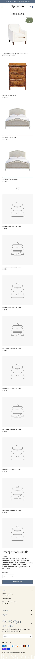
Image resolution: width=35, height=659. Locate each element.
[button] (32, 7)
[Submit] (30, 636)
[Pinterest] (6, 643)
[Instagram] (10, 643)
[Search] (30, 7)
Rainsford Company (10, 652)
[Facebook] (3, 643)
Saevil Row (22, 652)
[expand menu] (2, 7)
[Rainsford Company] (17, 7)
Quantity (5, 572)
